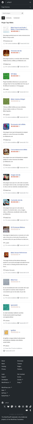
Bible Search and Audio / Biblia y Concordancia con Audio (19, 28)
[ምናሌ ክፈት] (30, 2)
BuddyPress (6, 395)
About (3, 361)
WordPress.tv (6, 382)
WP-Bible (14, 74)
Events (19, 377)
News (3, 363)
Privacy (4, 369)
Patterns (19, 369)
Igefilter (13, 330)
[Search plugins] (22, 13)
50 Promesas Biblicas (18, 227)
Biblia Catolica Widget (18, 99)
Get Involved (21, 374)
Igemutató (14, 305)
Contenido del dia (16, 200)
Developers (5, 379)
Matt (4, 390)
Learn (3, 374)
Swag (19, 382)
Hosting (4, 366)
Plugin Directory (6, 7)
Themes (19, 363)
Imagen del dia (15, 175)
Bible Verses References (19, 252)
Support (4, 377)
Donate (20, 379)
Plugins (19, 366)
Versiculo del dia (16, 51)
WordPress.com (7, 387)
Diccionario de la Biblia (18, 124)
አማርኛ (7, 403)
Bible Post (14, 280)
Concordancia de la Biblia (19, 149)
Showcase (20, 361)
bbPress (5, 393)
